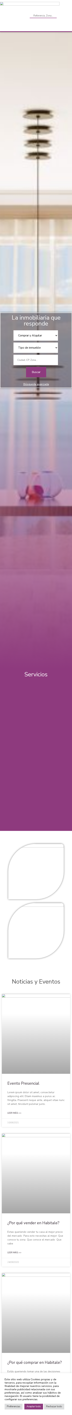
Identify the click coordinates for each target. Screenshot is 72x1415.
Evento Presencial (23, 1083)
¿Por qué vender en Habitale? (33, 1223)
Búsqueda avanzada (36, 384)
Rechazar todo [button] (54, 1406)
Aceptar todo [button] (34, 1406)
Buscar (36, 372)
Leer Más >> (14, 1112)
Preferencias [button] (13, 1406)
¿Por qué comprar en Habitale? (34, 1362)
